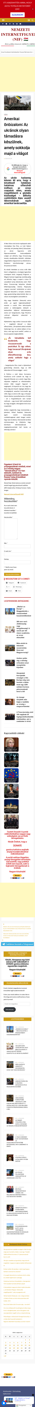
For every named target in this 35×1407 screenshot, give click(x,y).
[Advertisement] (17, 74)
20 (18, 1348)
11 (10, 1345)
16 (29, 1345)
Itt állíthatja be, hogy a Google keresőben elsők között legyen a (20, 168)
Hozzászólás (8, 517)
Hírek (6, 114)
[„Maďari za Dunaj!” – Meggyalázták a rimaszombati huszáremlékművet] (10, 1029)
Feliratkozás (10, 1009)
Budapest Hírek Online (18, 1244)
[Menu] (3, 20)
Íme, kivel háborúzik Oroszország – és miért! (17, 1304)
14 (22, 1345)
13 (18, 1345)
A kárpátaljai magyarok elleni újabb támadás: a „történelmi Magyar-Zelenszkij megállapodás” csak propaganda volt (17, 1289)
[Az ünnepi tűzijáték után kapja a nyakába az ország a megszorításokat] (10, 1120)
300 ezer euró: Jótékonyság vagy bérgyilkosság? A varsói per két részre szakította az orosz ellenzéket (17, 1049)
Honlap (6, 559)
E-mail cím (8, 551)
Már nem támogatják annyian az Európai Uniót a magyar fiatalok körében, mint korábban (16, 935)
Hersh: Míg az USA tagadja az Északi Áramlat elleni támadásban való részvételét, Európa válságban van (17, 928)
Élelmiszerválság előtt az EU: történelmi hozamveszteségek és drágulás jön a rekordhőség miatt (17, 1230)
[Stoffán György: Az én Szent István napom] (10, 1157)
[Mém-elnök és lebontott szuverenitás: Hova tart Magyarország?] (10, 1064)
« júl (5, 1356)
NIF (16, 1027)
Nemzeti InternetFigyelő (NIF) (19, 1401)
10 (6, 1345)
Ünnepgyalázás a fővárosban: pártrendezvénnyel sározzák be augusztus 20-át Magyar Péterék (17, 1211)
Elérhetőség (17, 1391)
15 (25, 1345)
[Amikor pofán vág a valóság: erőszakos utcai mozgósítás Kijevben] (10, 1081)
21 (22, 1348)
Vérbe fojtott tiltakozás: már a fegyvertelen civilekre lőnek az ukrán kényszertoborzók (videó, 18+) (16, 1298)
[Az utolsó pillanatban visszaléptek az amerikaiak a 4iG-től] (10, 1172)
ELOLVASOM (17, 15)
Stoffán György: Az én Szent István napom (21, 1159)
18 (10, 1348)
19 (14, 1348)
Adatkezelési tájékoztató (7, 1392)
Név (6, 543)
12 (14, 1345)
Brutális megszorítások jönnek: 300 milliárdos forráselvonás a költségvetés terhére (16, 1192)
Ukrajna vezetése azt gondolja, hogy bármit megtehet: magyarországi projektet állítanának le (17, 1263)
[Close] (33, 9)
